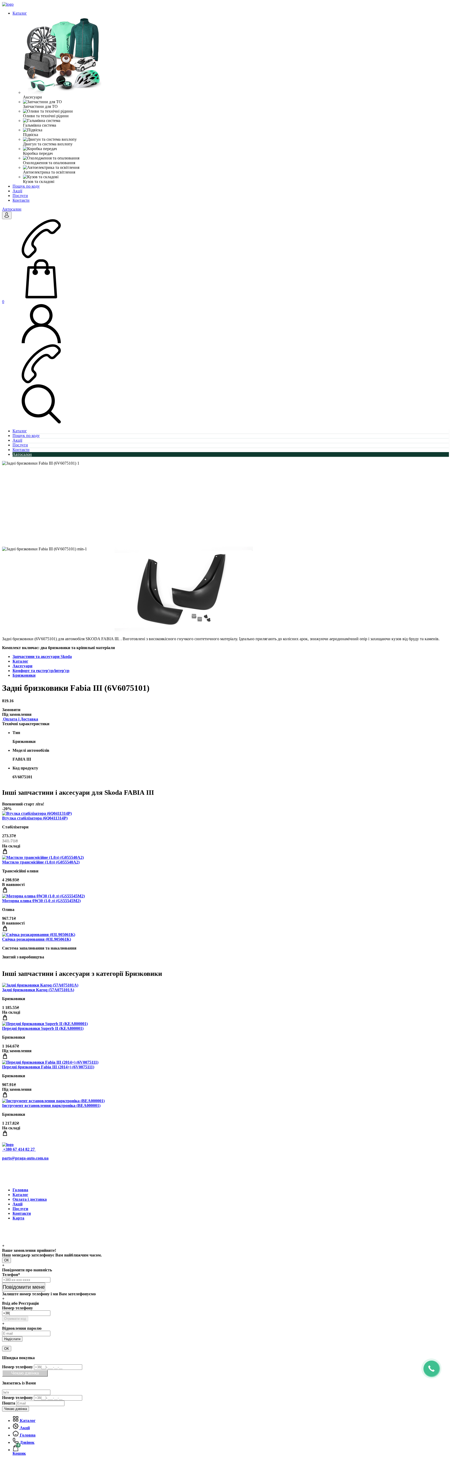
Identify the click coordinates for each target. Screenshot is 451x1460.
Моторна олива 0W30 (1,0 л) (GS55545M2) (41, 900)
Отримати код (15, 1319)
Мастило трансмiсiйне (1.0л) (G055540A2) (41, 862)
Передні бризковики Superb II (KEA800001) (43, 1028)
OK (6, 1349)
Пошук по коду (26, 186)
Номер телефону (17, 1308)
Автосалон (11, 209)
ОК (6, 1260)
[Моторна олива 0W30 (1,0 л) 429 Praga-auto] (43, 896)
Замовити (11, 709)
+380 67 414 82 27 (19, 1149)
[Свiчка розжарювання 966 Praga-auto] (38, 934)
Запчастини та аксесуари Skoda (42, 656)
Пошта (8, 1403)
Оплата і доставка (30, 1199)
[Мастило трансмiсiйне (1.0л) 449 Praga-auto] (43, 857)
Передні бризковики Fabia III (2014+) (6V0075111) (48, 1067)
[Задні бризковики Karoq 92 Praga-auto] (40, 985)
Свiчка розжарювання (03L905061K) (36, 939)
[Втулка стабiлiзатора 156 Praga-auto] (37, 813)
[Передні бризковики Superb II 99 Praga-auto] (45, 1023)
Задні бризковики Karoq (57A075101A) (38, 990)
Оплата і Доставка (20, 719)
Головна (20, 1190)
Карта (18, 1218)
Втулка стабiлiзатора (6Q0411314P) (35, 818)
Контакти (21, 200)
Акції (17, 191)
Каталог (20, 13)
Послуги (20, 195)
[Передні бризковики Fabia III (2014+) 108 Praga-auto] (50, 1062)
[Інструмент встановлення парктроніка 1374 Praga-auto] (53, 1101)
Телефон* (11, 1274)
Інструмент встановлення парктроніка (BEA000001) (51, 1105)
